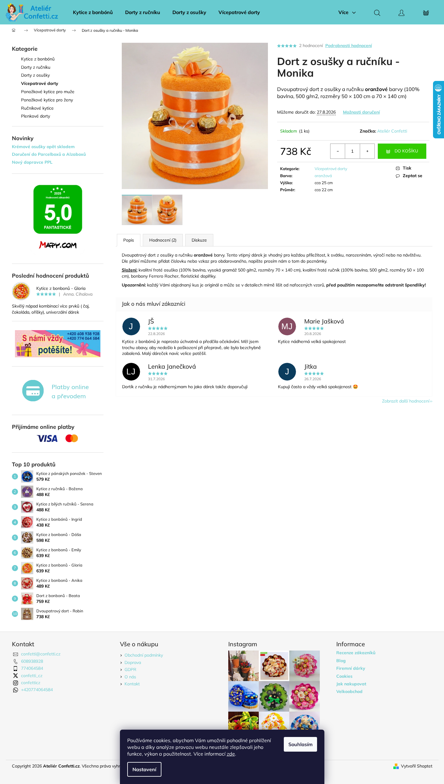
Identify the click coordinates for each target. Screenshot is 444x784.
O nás (130, 677)
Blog (341, 660)
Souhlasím (300, 744)
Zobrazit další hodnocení (405, 401)
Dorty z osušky (35, 75)
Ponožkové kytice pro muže (47, 91)
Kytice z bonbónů (38, 59)
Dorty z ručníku (35, 67)
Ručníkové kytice (37, 108)
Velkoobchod (349, 691)
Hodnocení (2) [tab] (162, 240)
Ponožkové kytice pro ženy (47, 100)
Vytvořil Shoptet (416, 766)
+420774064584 (37, 689)
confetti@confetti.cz (40, 654)
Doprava (133, 662)
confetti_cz (31, 675)
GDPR (130, 669)
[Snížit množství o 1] (337, 151)
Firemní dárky (350, 668)
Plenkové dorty (35, 116)
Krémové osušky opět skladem (43, 146)
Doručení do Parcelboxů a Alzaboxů (49, 154)
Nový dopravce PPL (32, 162)
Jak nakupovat (351, 684)
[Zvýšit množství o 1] (367, 151)
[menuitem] (93, 12)
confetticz (30, 682)
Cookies (344, 676)
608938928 (32, 661)
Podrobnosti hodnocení (348, 45)
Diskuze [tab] (199, 240)
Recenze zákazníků (355, 653)
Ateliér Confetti (392, 131)
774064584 (32, 668)
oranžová (323, 175)
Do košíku (406, 151)
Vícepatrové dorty (39, 83)
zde (231, 754)
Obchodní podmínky (144, 655)
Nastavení (144, 769)
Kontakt (132, 684)
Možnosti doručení (361, 112)
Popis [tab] (128, 240)
